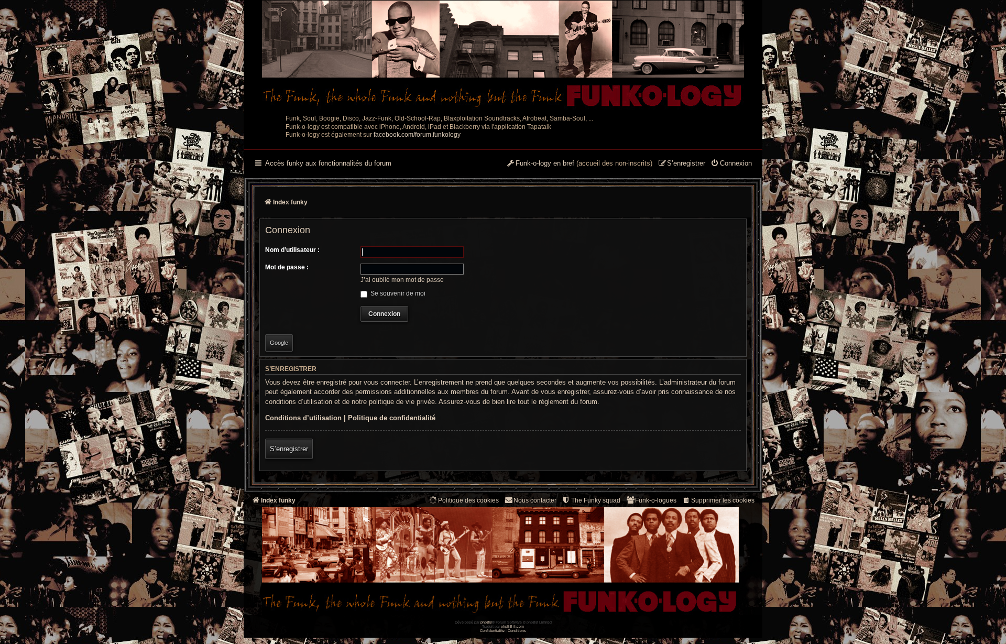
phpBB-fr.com (512, 626)
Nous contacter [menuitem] (534, 500)
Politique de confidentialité (391, 418)
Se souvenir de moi (397, 293)
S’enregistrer (289, 449)
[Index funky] (503, 55)
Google (279, 343)
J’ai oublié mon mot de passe (402, 279)
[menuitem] (731, 164)
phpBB (486, 622)
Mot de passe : (287, 267)
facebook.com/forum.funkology (417, 134)
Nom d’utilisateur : (292, 250)
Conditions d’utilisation (303, 418)
